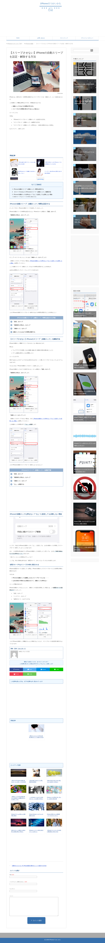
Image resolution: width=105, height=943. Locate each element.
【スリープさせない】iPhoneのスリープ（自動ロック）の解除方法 (32, 192)
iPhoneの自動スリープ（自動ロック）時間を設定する (29, 189)
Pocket (17, 674)
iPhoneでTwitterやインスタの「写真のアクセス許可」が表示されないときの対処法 (84, 495)
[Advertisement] (52, 24)
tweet (30, 669)
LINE (57, 669)
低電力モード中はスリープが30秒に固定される (25, 196)
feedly (30, 674)
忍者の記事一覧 (22, 648)
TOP (15, 43)
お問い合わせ (41, 38)
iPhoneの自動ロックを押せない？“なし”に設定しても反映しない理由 (33, 194)
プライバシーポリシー (87, 38)
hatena (44, 669)
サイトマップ (64, 38)
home (17, 38)
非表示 (39, 184)
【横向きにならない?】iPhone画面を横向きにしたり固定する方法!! (29, 865)
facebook (17, 669)
